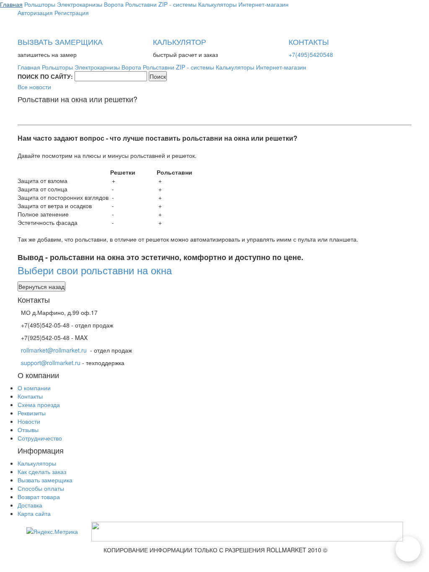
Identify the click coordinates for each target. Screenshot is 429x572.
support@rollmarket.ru (50, 362)
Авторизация (35, 12)
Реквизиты (32, 413)
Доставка (30, 505)
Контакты (30, 396)
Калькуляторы (37, 463)
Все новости (34, 86)
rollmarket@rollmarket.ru (54, 350)
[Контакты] (408, 549)
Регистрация (71, 12)
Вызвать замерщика (45, 480)
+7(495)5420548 (311, 54)
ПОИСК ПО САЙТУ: (45, 76)
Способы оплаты (41, 488)
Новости (29, 421)
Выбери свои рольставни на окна (95, 270)
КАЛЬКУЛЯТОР (179, 41)
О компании (34, 388)
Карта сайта (34, 513)
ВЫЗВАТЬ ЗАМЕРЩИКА (60, 41)
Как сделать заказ (42, 471)
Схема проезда (39, 404)
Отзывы (28, 429)
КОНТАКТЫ (309, 41)
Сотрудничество (40, 438)
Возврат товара (39, 496)
